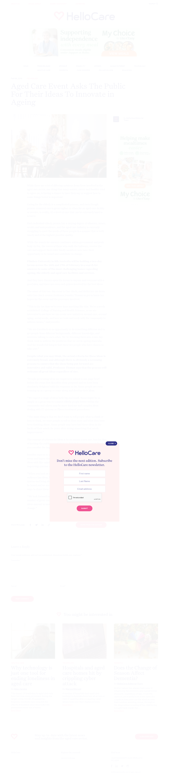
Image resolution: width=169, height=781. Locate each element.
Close (111, 443)
